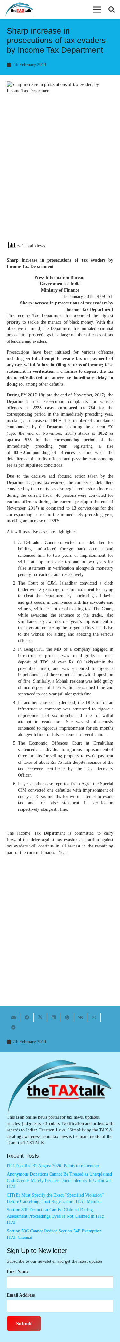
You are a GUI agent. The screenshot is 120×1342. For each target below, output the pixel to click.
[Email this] (13, 1017)
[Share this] (27, 1017)
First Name (17, 1271)
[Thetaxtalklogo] (19, 10)
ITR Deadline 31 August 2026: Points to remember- (54, 1165)
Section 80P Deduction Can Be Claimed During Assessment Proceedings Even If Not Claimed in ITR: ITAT (55, 1216)
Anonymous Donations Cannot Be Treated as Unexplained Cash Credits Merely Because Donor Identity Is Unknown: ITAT (59, 1180)
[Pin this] (67, 1017)
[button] (97, 10)
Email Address (21, 1295)
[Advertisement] (60, 174)
